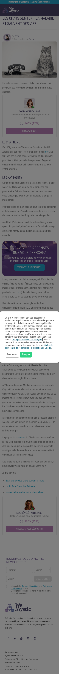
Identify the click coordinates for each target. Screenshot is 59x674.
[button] (12, 355)
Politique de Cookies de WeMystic (27, 339)
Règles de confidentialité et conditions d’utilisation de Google (29, 346)
